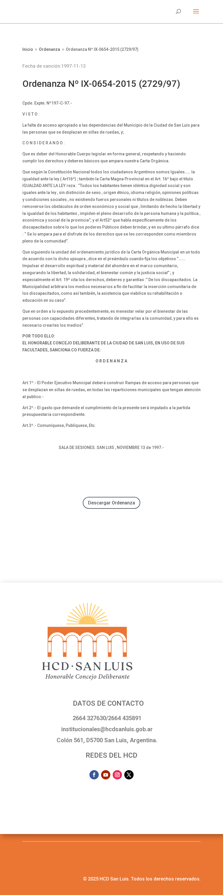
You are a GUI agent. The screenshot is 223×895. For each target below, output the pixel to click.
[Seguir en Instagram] (117, 774)
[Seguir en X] (129, 774)
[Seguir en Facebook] (94, 774)
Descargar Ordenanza (111, 503)
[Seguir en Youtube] (105, 774)
